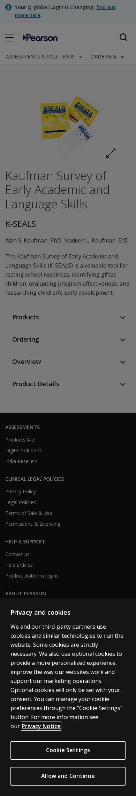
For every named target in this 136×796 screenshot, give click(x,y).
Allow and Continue (68, 776)
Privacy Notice (41, 726)
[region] (68, 697)
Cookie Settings (68, 750)
